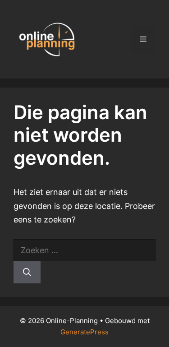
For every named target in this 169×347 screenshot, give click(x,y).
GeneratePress (84, 332)
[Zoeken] (27, 272)
